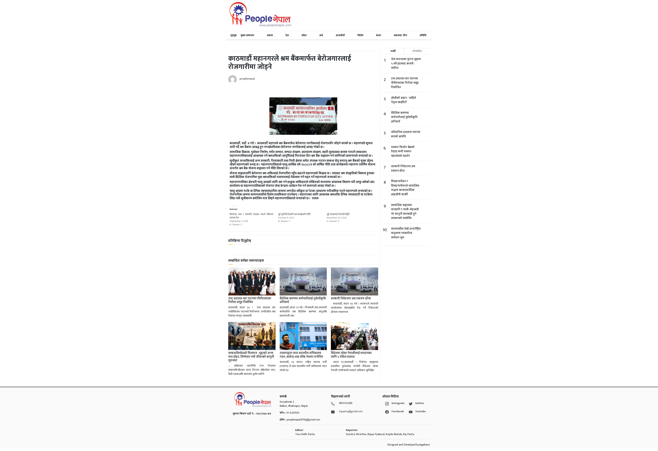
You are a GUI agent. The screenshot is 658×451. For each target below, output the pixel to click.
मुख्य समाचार (247, 35)
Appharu (424, 444)
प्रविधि (423, 35)
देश (287, 35)
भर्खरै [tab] (393, 51)
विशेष (360, 35)
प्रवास (270, 35)
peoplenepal (247, 78)
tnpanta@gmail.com (351, 411)
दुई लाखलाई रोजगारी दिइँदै (338, 214)
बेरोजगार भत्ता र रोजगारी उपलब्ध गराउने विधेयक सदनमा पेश (251, 216)
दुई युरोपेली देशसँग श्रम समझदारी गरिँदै (294, 214)
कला (378, 35)
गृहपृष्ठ (233, 35)
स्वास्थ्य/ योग (400, 35)
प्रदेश (304, 35)
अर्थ (321, 35)
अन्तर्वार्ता (340, 35)
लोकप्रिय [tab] (417, 51)
